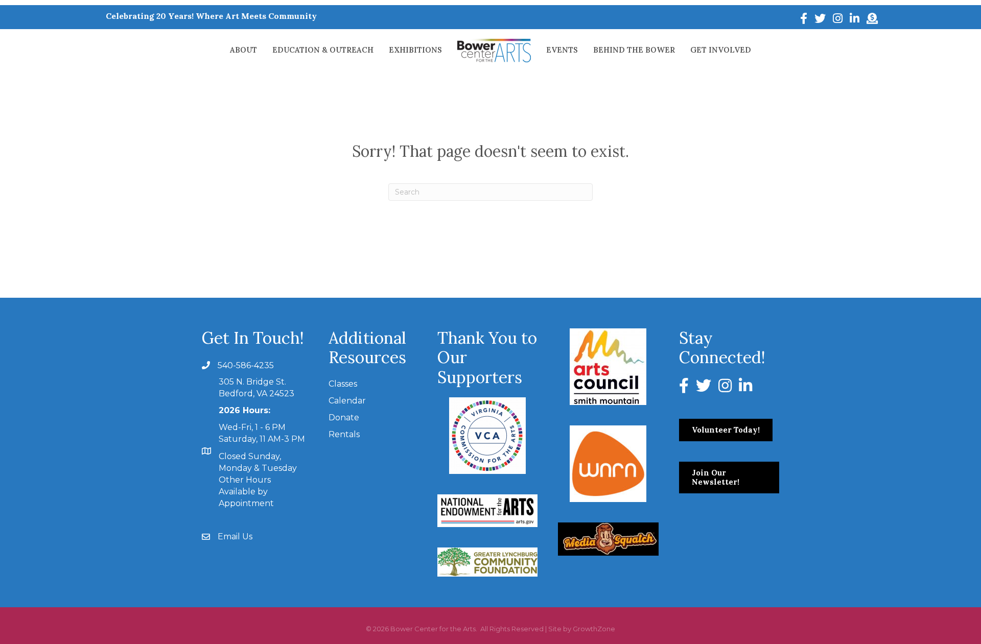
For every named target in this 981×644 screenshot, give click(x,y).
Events (562, 50)
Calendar (347, 401)
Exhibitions (415, 50)
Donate (344, 417)
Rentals (344, 434)
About (243, 50)
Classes (343, 384)
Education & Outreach (322, 50)
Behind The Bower (634, 50)
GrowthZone (594, 629)
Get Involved (720, 50)
